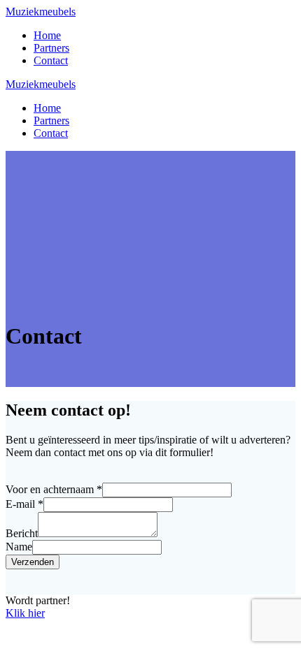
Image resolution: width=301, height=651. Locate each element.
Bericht (22, 533)
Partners (51, 48)
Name (19, 547)
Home (47, 35)
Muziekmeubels (41, 11)
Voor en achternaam (54, 489)
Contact (51, 60)
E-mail (24, 504)
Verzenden (32, 562)
